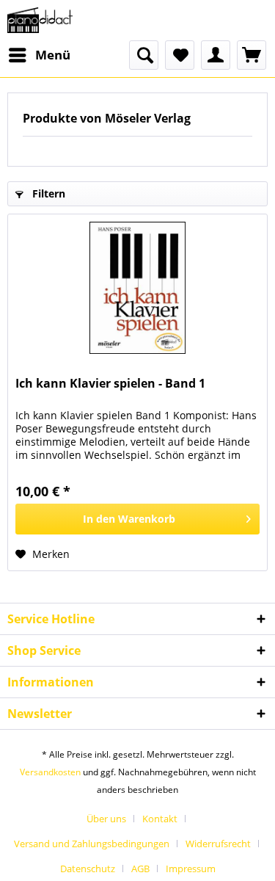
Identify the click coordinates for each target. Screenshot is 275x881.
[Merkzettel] (179, 55)
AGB (140, 868)
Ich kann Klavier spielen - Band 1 (110, 383)
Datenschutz (87, 868)
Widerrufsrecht (218, 843)
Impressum (191, 868)
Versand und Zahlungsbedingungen (91, 843)
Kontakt (159, 818)
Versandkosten (50, 772)
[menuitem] (39, 55)
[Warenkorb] (251, 55)
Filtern (47, 193)
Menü (52, 54)
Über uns (106, 818)
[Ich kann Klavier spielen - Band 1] (137, 288)
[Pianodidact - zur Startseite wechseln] (40, 20)
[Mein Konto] (215, 55)
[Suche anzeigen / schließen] (143, 55)
